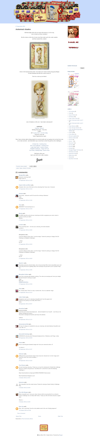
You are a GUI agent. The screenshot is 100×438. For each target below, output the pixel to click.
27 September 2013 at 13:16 (25, 188)
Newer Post (18, 416)
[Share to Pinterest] (36, 166)
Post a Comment (21, 413)
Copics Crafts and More (25, 185)
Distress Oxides (72, 137)
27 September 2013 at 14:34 (25, 208)
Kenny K (25, 168)
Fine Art (70, 139)
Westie (70, 157)
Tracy (20, 288)
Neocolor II (71, 143)
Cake (70, 113)
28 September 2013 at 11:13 (25, 319)
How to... (71, 141)
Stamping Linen (72, 151)
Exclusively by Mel (23, 324)
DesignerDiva (22, 175)
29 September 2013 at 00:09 (25, 337)
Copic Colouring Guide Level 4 (76, 123)
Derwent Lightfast (73, 136)
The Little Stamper (23, 392)
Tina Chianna (22, 365)
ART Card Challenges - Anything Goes (39, 145)
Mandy (20, 213)
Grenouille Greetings (24, 334)
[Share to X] (33, 166)
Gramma (21, 193)
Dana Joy (21, 406)
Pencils (70, 146)
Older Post (60, 416)
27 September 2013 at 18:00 (25, 230)
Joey (20, 204)
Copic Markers (72, 126)
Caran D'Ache (72, 115)
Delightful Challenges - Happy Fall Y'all (39, 148)
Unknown (21, 353)
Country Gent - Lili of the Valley (40, 133)
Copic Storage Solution (74, 127)
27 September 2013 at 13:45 (25, 200)
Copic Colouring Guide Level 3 (76, 120)
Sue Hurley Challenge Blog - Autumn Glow (39, 150)
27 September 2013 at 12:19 (25, 180)
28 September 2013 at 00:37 (25, 303)
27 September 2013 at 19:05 (25, 269)
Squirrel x (21, 263)
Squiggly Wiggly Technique (75, 150)
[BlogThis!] (31, 166)
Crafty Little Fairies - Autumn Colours (39, 147)
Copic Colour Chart (73, 118)
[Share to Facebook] (34, 166)
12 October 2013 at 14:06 (25, 410)
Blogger (61, 435)
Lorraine (21, 224)
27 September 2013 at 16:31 (25, 220)
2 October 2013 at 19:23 (24, 377)
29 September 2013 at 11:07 (25, 349)
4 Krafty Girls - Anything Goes (39, 144)
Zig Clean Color (72, 158)
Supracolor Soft (72, 153)
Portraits (71, 148)
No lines (29, 168)
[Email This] (30, 166)
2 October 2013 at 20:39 (24, 387)
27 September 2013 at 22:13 (25, 292)
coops (20, 342)
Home (39, 416)
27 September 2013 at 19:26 (25, 284)
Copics (21, 168)
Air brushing (71, 111)
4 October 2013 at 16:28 (24, 401)
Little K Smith (22, 297)
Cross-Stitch (72, 134)
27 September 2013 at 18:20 (25, 244)
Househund (22, 308)
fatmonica (21, 382)
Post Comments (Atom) (27, 418)
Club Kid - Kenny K (39, 128)
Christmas (71, 116)
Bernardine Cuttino (23, 274)
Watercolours (72, 155)
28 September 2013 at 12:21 (25, 329)
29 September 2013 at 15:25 (25, 360)
